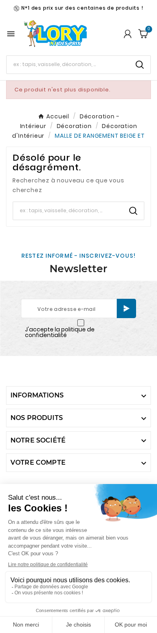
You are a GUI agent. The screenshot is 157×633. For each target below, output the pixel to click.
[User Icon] (127, 33)
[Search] (140, 64)
